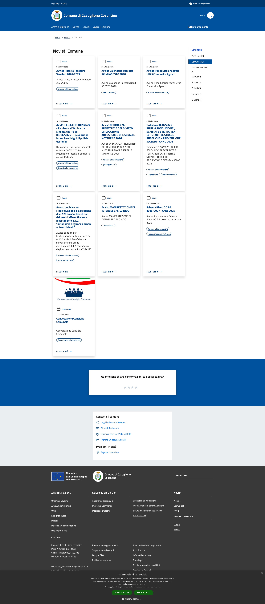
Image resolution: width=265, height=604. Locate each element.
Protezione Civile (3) (199, 69)
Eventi (177, 529)
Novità (67, 37)
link (159, 587)
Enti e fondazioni (59, 515)
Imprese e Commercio (102, 505)
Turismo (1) (197, 94)
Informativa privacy (142, 555)
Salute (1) (196, 76)
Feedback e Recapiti (142, 570)
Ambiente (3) (198, 56)
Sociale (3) (196, 82)
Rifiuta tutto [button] (143, 592)
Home (57, 37)
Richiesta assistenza (101, 560)
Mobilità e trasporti (101, 510)
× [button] (262, 573)
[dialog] (132, 587)
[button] (132, 599)
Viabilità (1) (197, 99)
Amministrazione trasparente (147, 545)
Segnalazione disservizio (103, 550)
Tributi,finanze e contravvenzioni (148, 505)
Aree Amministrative (61, 505)
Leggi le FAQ (98, 555)
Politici (54, 520)
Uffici (53, 510)
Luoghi (177, 524)
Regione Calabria (59, 3)
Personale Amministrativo (63, 525)
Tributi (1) (196, 88)
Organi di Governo (59, 500)
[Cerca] (210, 15)
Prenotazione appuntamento (105, 545)
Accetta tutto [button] (122, 592)
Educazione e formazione (144, 500)
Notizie (177, 500)
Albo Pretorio (139, 550)
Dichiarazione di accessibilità (146, 565)
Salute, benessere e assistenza (147, 510)
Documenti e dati (59, 530)
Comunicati (66, 309)
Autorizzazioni (139, 515)
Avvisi (64, 61)
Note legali (138, 560)
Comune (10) (198, 61)
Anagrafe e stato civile (102, 500)
